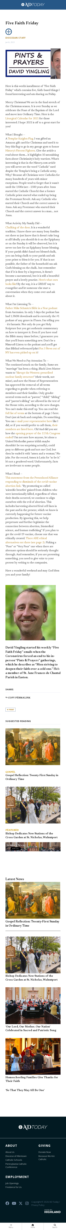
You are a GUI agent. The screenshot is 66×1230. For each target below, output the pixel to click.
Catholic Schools (13, 1159)
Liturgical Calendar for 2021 (22, 118)
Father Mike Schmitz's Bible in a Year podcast (31, 308)
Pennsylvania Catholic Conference (16, 1165)
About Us (9, 1152)
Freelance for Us (13, 1187)
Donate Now (44, 1152)
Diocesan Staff (15, 37)
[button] (11, 1226)
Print (11, 710)
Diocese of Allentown (16, 1156)
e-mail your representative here (33, 421)
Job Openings (12, 1183)
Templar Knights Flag (20, 139)
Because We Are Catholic (46, 1158)
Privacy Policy (37, 1205)
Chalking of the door (17, 227)
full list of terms (14, 413)
